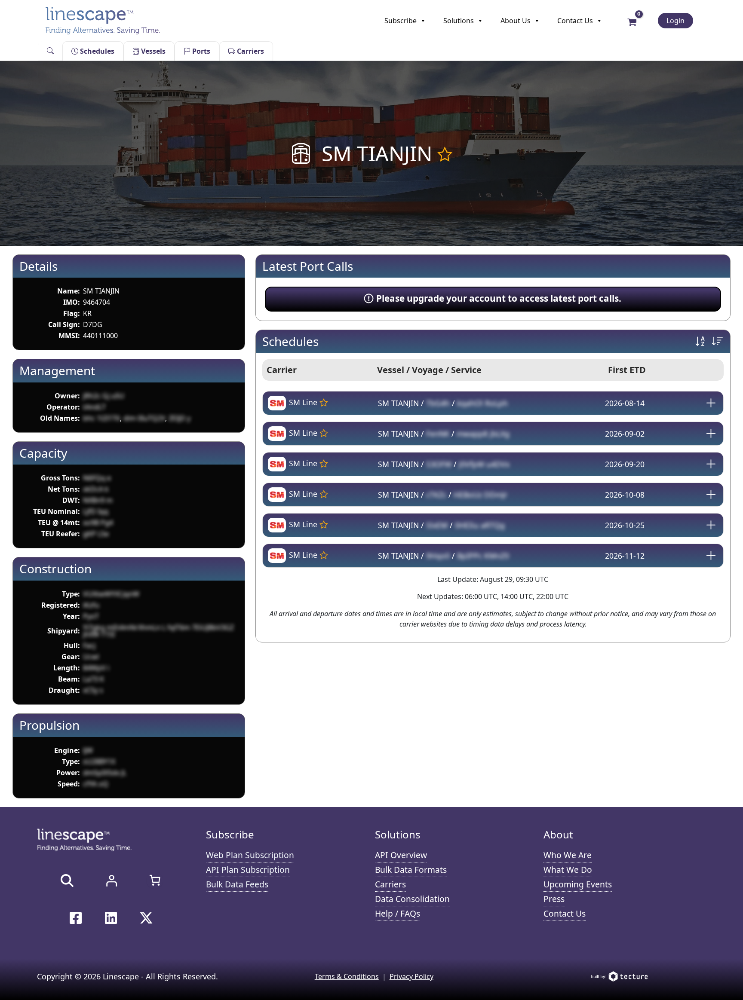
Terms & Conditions (347, 976)
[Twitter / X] (146, 918)
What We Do (567, 869)
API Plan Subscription (248, 869)
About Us (515, 20)
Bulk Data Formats (411, 869)
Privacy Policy (411, 976)
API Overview (401, 855)
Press (554, 899)
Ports (200, 51)
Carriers (249, 51)
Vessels (152, 51)
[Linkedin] (111, 918)
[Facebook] (76, 918)
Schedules (96, 51)
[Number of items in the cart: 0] (155, 880)
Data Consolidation (412, 899)
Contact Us (575, 20)
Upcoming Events (577, 884)
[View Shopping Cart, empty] (632, 21)
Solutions (458, 20)
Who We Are (567, 855)
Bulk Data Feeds (237, 884)
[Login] (111, 880)
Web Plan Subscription (250, 855)
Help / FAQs (397, 913)
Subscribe (400, 20)
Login (675, 20)
